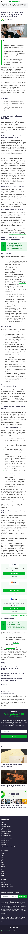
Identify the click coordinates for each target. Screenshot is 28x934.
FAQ (5, 110)
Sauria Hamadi (5, 691)
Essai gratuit (14, 573)
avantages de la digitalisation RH (17, 234)
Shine (2, 855)
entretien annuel (17, 637)
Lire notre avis (14, 576)
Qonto (2, 853)
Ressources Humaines (5, 10)
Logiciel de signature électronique (8, 846)
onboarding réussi (10, 647)
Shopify (3, 869)
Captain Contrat (4, 860)
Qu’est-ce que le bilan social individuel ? (15, 101)
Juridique (3, 822)
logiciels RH (4, 224)
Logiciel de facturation (6, 831)
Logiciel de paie (4, 844)
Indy (2, 857)
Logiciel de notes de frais (6, 838)
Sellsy (2, 875)
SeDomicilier (4, 866)
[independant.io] (15, 1)
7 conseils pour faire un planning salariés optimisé (11, 765)
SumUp (2, 862)
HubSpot (3, 873)
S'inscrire (14, 736)
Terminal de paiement (5, 826)
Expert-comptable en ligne (7, 829)
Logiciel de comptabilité (6, 828)
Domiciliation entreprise (6, 835)
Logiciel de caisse (5, 840)
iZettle (2, 864)
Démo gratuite (14, 590)
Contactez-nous (4, 888)
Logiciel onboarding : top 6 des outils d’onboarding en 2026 (13, 786)
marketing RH (22, 282)
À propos (3, 882)
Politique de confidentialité (7, 886)
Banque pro (3, 824)
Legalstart (3, 858)
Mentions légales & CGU (6, 884)
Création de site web (5, 837)
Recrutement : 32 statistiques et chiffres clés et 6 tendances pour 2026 (13, 806)
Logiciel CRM (4, 842)
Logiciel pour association (6, 833)
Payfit (2, 871)
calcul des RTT (22, 444)
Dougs (2, 868)
